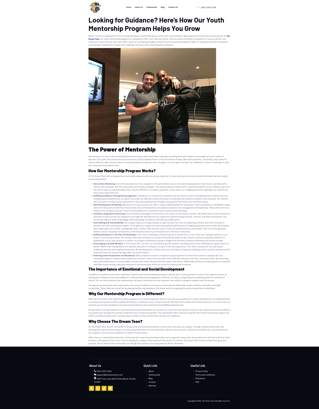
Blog (162, 7)
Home (128, 7)
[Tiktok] (104, 388)
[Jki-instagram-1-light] (97, 388)
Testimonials (151, 7)
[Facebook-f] (91, 388)
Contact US (173, 7)
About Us (139, 7)
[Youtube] (110, 388)
